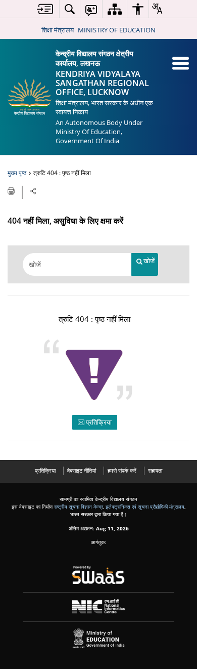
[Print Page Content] (12, 190)
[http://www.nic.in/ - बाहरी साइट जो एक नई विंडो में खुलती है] (98, 606)
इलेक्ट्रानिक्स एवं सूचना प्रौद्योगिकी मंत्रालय (145, 506)
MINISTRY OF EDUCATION (117, 29)
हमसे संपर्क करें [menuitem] (122, 470)
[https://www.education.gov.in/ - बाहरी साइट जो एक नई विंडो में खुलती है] (98, 638)
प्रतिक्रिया (98, 422)
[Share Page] (33, 191)
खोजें (149, 261)
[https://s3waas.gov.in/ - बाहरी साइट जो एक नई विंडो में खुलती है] (98, 575)
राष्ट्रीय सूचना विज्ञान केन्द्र (78, 506)
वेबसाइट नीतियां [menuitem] (81, 470)
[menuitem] (45, 9)
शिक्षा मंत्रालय (57, 29)
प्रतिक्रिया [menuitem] (45, 470)
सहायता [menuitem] (155, 470)
